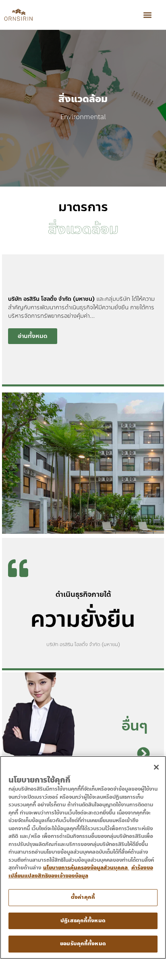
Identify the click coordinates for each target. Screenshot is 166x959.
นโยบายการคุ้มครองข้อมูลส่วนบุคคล (86, 868)
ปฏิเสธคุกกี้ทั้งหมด (83, 921)
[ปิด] (156, 767)
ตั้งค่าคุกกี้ (83, 897)
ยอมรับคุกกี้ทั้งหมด (83, 944)
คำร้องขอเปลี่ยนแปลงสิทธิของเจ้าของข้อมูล (80, 872)
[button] (147, 14)
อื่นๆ (135, 726)
